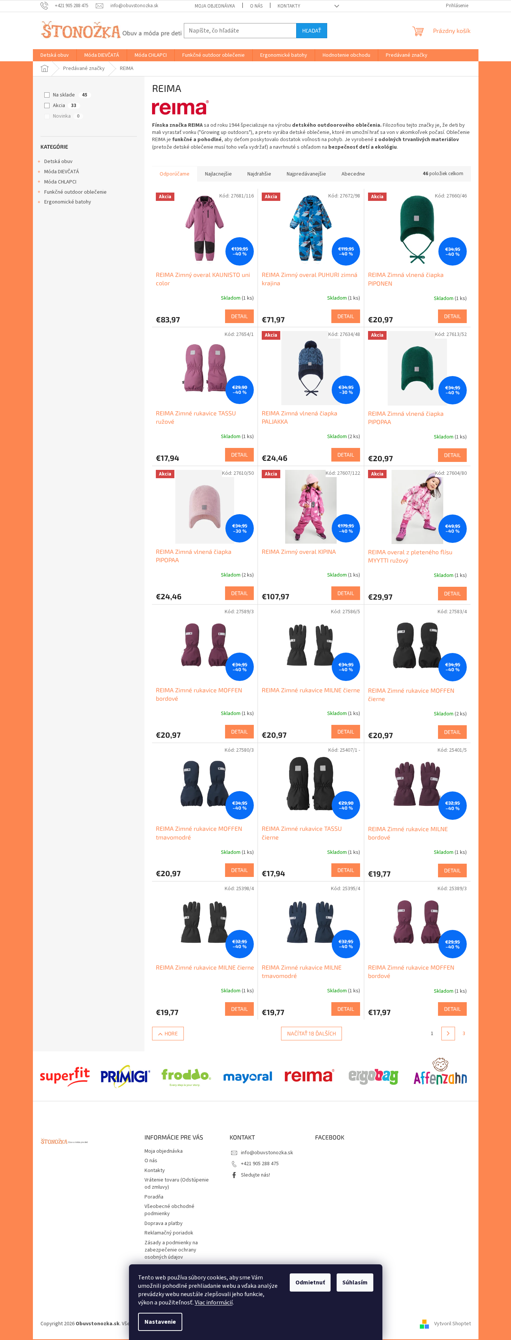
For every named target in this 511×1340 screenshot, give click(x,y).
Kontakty (289, 6)
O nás (256, 6)
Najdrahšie (259, 174)
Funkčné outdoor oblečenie (75, 192)
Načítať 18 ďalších (311, 1033)
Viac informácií (214, 1302)
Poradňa (153, 1197)
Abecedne (353, 174)
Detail (239, 316)
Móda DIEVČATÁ (61, 172)
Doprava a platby (163, 1223)
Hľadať (311, 30)
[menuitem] (54, 55)
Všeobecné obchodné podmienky (169, 1210)
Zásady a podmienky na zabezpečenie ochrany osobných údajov (171, 1250)
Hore (171, 1033)
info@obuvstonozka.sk (267, 1153)
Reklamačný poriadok (168, 1233)
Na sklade (70, 95)
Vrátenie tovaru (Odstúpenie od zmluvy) (176, 1183)
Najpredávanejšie (306, 174)
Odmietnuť (310, 1282)
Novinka (66, 116)
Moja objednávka (215, 6)
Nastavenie (160, 1322)
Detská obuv (58, 161)
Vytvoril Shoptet (452, 1324)
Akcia (64, 105)
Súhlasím (355, 1282)
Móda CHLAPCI (60, 182)
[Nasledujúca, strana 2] (448, 1033)
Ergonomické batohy (67, 202)
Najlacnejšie (218, 174)
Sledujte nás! (255, 1175)
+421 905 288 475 (260, 1163)
